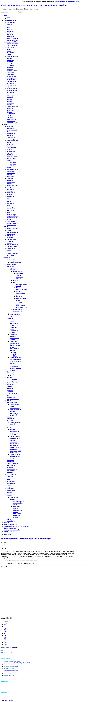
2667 (5, 641)
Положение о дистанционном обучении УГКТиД (69, 1)
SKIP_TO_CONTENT (8, 534)
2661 (5, 630)
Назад (5, 623)
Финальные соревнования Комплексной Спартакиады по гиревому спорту (26, 538)
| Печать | (6, 547)
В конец (5, 644)
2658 (5, 624)
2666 (5, 639)
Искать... (3, 12)
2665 (5, 637)
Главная (7, 647)
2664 (5, 635)
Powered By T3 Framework (7, 700)
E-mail (5, 548)
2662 (5, 632)
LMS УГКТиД (56, 1)
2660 (5, 628)
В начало (6, 621)
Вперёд (5, 642)
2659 (5, 626)
